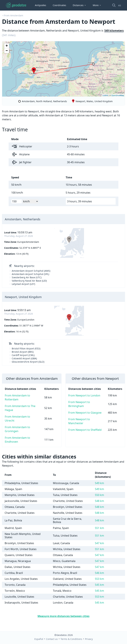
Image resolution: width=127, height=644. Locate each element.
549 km (99, 483)
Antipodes (40, 5)
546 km (99, 573)
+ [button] (7, 46)
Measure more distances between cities (63, 616)
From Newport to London (84, 395)
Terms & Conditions (71, 639)
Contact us (52, 639)
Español (38, 639)
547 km (99, 543)
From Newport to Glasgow (85, 412)
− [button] (7, 51)
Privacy (89, 639)
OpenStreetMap (117, 95)
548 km (99, 501)
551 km (99, 528)
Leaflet (105, 95)
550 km (99, 495)
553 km (99, 579)
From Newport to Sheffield (85, 430)
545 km (99, 585)
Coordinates (59, 5)
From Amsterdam (13, 15)
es (119, 5)
